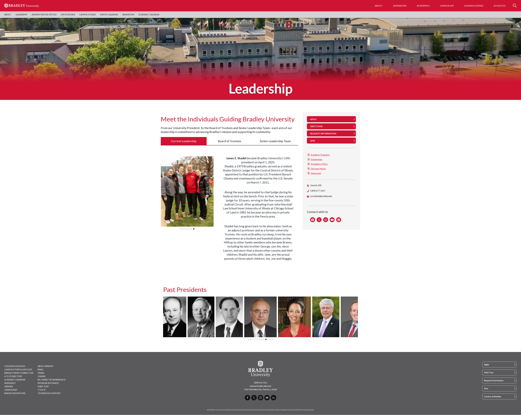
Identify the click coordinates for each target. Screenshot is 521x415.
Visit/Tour (489, 372)
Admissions (399, 5)
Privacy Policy (236, 410)
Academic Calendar (148, 14)
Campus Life (447, 5)
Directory (43, 386)
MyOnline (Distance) (48, 383)
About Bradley (46, 366)
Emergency (10, 383)
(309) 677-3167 (317, 190)
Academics (423, 5)
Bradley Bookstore (14, 393)
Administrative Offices (44, 14)
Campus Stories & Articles (18, 369)
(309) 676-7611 (260, 383)
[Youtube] (267, 397)
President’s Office (319, 164)
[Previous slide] (165, 317)
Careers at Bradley (492, 396)
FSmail (41, 373)
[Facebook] (247, 397)
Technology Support (49, 393)
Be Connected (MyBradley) (51, 380)
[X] (254, 397)
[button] (187, 191)
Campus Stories (87, 14)
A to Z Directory (13, 376)
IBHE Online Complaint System (304, 410)
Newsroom (128, 14)
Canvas (41, 376)
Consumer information (268, 410)
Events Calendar (109, 14)
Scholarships (316, 159)
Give (486, 388)
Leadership (21, 14)
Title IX (41, 390)
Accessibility (227, 410)
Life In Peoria (68, 14)
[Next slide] (211, 191)
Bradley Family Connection (18, 373)
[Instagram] (260, 397)
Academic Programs (320, 155)
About (379, 5)
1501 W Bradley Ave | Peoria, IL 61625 (260, 389)
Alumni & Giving (473, 5)
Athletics (499, 5)
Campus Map (10, 390)
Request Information (493, 380)
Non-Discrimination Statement (250, 410)
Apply (486, 364)
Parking (8, 386)
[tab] (184, 141)
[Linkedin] (273, 397)
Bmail (41, 369)
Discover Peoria (318, 168)
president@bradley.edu (321, 196)
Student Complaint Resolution (285, 410)
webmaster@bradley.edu (260, 386)
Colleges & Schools (14, 366)
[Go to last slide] (163, 191)
